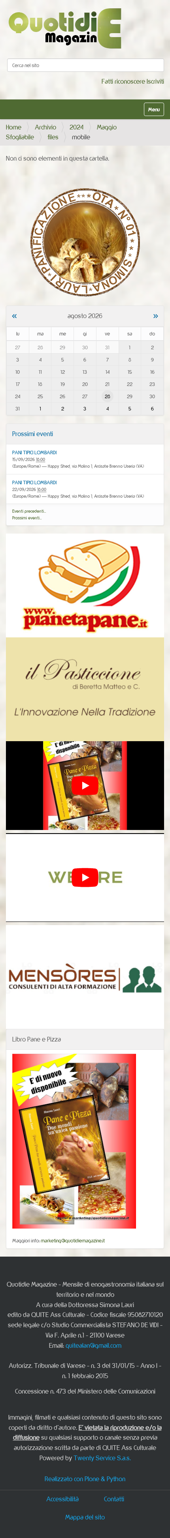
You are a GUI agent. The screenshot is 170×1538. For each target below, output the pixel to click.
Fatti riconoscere (123, 81)
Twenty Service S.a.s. (102, 1458)
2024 (76, 127)
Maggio (107, 127)
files (53, 137)
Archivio (45, 127)
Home (13, 127)
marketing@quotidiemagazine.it (73, 1240)
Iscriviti (155, 81)
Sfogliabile (20, 137)
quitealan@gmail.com (93, 1345)
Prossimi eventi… (27, 518)
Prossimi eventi (32, 434)
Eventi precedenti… (29, 511)
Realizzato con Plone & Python (85, 1479)
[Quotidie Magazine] (64, 28)
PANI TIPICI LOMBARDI (34, 452)
